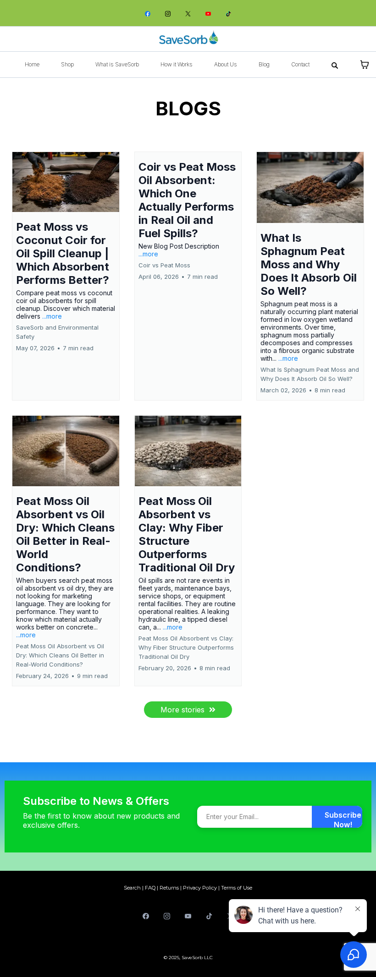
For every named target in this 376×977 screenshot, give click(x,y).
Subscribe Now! (343, 819)
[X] (188, 13)
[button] (66, 276)
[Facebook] (148, 13)
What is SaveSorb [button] (117, 64)
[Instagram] (168, 13)
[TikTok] (228, 13)
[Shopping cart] (364, 64)
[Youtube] (208, 13)
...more (52, 316)
